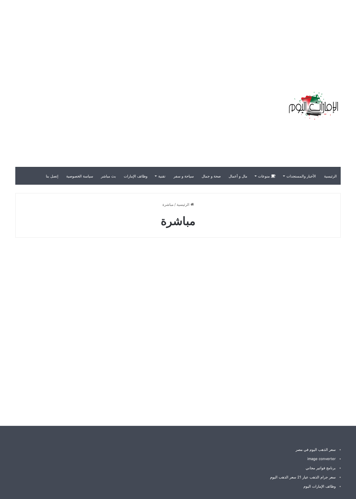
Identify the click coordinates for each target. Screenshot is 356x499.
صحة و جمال (211, 176)
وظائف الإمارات (135, 176)
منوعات (264, 176)
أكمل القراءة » (316, 392)
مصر (326, 257)
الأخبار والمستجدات (301, 176)
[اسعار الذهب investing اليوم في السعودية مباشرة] (288, 327)
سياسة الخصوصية (79, 176)
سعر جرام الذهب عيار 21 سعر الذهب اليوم (303, 477)
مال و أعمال (238, 176)
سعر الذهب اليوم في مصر (316, 449)
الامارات (213, 257)
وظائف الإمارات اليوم (319, 486)
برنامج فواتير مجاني (321, 468)
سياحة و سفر (184, 176)
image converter (321, 458)
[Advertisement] (256, 39)
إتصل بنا (52, 176)
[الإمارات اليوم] (313, 106)
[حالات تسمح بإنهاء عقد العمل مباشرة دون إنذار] (178, 327)
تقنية (161, 176)
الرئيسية (330, 176)
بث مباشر (108, 176)
